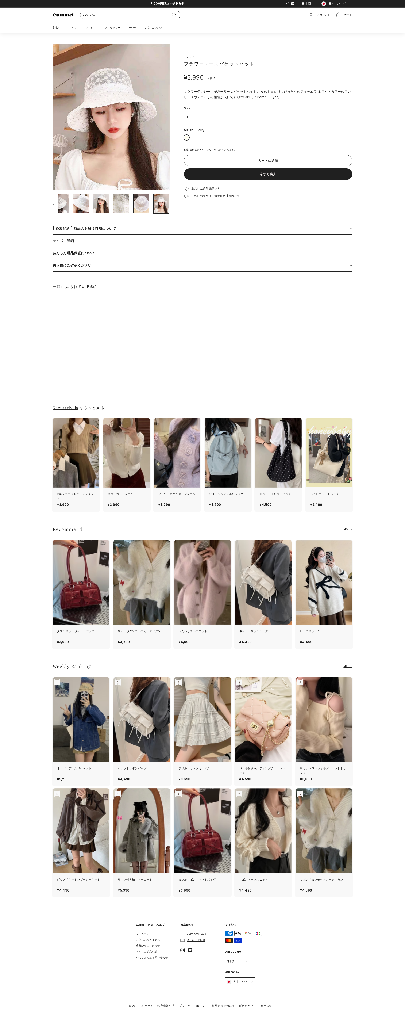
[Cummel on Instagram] (182, 950)
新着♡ (57, 27)
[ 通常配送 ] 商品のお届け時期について (84, 228)
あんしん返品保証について (74, 253)
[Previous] (55, 203)
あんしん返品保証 (146, 951)
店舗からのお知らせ (148, 945)
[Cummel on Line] (190, 950)
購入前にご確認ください (72, 265)
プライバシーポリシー (193, 1006)
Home (187, 57)
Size (187, 108)
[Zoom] (111, 117)
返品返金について (223, 1006)
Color (194, 130)
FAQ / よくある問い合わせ (152, 957)
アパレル (91, 27)
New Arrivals (65, 407)
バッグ (73, 27)
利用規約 (266, 1006)
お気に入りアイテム (148, 939)
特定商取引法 (166, 1006)
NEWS (133, 27)
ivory (186, 137)
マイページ (142, 933)
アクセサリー (113, 27)
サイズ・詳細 (63, 240)
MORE (347, 529)
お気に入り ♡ (153, 27)
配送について (247, 1006)
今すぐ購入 (268, 174)
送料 (192, 150)
